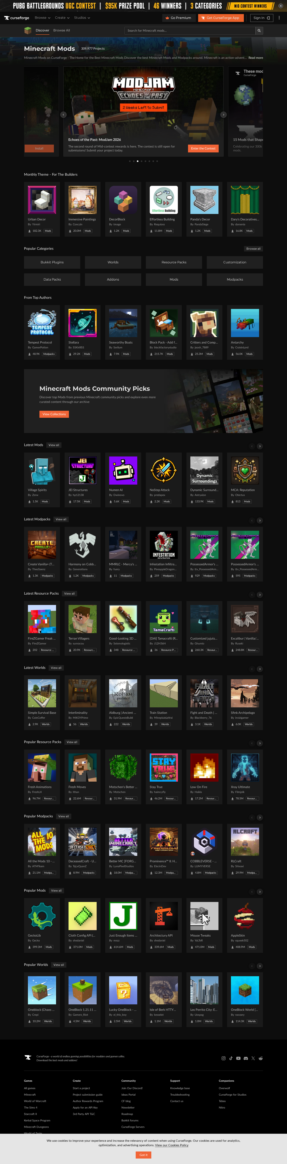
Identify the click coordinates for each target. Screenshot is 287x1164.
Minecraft (30, 1094)
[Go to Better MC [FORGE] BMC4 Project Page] (123, 851)
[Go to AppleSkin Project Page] (245, 925)
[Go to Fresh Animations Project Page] (42, 777)
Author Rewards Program (88, 1101)
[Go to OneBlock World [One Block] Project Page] (245, 999)
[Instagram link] (223, 1058)
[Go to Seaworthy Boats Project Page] (123, 332)
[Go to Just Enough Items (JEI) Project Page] (123, 925)
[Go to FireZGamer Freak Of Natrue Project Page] (42, 628)
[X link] (253, 1058)
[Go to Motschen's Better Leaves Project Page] (123, 777)
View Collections (54, 414)
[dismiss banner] (280, 6)
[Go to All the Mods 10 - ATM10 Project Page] (42, 851)
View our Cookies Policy (171, 1145)
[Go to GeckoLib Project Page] (42, 925)
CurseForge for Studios (232, 1094)
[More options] (279, 18)
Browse (40, 18)
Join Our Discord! (132, 1088)
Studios (80, 18)
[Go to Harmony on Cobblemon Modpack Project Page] (83, 554)
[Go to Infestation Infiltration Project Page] (164, 554)
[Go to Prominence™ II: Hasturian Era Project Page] (164, 851)
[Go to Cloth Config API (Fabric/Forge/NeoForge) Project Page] (83, 925)
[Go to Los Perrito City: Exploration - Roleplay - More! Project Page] (204, 999)
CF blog (126, 1101)
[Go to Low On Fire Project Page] (204, 777)
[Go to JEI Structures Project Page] (83, 480)
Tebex (222, 1101)
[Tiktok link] (231, 1058)
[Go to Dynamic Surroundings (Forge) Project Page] (204, 480)
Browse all (253, 249)
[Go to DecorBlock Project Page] (123, 209)
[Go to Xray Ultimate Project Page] (245, 777)
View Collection (193, 148)
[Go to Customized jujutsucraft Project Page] (204, 628)
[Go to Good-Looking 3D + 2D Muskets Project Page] (123, 628)
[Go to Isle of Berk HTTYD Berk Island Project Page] (164, 999)
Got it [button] (144, 1155)
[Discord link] (245, 1058)
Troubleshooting (180, 1094)
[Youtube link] (238, 1058)
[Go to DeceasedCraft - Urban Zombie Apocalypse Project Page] (83, 851)
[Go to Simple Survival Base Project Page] (42, 702)
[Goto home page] (17, 18)
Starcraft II (30, 1114)
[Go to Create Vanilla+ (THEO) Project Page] (42, 554)
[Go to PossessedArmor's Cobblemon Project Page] (245, 554)
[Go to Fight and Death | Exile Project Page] (204, 702)
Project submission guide (87, 1094)
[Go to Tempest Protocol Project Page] (42, 332)
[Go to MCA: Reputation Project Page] (245, 480)
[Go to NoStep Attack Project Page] (164, 480)
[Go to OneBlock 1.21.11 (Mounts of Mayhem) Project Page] (83, 999)
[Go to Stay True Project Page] (164, 777)
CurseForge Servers (132, 1127)
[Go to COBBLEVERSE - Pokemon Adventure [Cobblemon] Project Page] (204, 851)
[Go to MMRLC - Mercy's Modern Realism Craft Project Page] (123, 554)
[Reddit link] (260, 1058)
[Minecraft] (28, 31)
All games (29, 1088)
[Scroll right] (260, 446)
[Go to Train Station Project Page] (164, 702)
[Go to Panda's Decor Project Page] (204, 209)
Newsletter (128, 1107)
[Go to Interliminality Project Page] (83, 702)
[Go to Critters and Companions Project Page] (204, 332)
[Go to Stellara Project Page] (83, 332)
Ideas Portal (128, 1094)
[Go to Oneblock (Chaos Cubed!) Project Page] (42, 999)
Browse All (61, 30)
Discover (42, 30)
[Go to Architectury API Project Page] (164, 925)
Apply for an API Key (85, 1107)
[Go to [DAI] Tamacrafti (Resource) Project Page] (164, 628)
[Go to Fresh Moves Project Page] (83, 777)
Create (60, 18)
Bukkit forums (129, 1120)
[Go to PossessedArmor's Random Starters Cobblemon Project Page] (204, 554)
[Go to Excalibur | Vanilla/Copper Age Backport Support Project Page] (245, 628)
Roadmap (127, 1114)
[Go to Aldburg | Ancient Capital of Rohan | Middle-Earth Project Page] (123, 702)
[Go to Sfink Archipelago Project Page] (245, 702)
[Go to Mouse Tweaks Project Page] (204, 925)
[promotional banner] (143, 6)
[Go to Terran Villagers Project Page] (83, 628)
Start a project (81, 1088)
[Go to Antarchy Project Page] (245, 332)
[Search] (259, 31)
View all (54, 445)
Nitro (222, 1107)
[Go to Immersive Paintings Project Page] (83, 209)
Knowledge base (180, 1088)
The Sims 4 (30, 1107)
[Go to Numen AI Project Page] (123, 480)
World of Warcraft (35, 1101)
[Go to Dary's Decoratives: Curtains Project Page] (245, 209)
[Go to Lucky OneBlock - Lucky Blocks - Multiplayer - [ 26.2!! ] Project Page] (123, 999)
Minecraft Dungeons (36, 1127)
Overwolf (224, 1088)
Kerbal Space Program (37, 1120)
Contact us (176, 1101)
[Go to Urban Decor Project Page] (42, 209)
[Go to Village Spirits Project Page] (42, 480)
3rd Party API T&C (84, 1114)
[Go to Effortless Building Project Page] (164, 209)
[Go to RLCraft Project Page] (245, 851)
